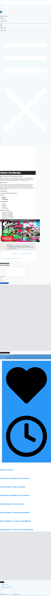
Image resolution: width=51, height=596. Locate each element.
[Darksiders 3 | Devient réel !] (3, 467)
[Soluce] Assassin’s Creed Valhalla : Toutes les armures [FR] (14, 478)
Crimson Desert (3, 357)
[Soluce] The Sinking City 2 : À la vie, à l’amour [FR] (12, 504)
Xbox (3, 139)
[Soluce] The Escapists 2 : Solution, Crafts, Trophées (12, 487)
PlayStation (4, 138)
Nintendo (5, 180)
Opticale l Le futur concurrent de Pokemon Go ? (12, 258)
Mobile (3, 141)
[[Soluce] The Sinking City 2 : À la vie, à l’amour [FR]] (3, 501)
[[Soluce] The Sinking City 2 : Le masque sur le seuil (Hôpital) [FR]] (3, 518)
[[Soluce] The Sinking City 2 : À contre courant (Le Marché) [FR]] (3, 510)
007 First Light (2, 358)
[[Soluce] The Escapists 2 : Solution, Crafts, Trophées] (3, 484)
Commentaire (2, 276)
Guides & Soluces (5, 144)
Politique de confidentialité (6, 586)
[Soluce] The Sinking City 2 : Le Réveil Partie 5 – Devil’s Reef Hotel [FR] (16, 529)
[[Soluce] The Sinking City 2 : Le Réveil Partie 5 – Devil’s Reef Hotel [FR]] (3, 527)
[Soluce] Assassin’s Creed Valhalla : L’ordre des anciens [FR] (14, 495)
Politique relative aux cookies (7, 587)
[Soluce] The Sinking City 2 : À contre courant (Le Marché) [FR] (15, 512)
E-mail (1, 280)
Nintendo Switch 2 (5, 140)
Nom (1, 278)
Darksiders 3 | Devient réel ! (6, 470)
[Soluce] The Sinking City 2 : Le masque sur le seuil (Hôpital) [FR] (15, 521)
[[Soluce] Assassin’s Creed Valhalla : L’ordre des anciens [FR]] (3, 493)
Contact (3, 585)
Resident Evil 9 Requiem (4, 356)
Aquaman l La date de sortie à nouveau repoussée (21, 253)
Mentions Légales (5, 584)
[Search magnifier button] (1, 12)
